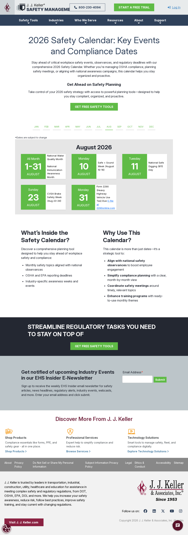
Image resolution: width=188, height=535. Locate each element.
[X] (163, 511)
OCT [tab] (130, 126)
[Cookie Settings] (6, 528)
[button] (28, 20)
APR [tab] (67, 126)
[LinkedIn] (154, 511)
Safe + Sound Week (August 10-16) (106, 166)
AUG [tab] (109, 126)
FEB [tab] (46, 126)
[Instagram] (181, 511)
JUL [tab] (99, 126)
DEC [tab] (151, 126)
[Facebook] (145, 511)
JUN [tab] (88, 126)
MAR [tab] (56, 126)
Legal (128, 462)
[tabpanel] (94, 175)
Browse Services (77, 451)
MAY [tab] (77, 126)
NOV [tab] (140, 126)
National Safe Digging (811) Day (156, 166)
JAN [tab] (36, 126)
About (8, 462)
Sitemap (179, 462)
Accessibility (163, 462)
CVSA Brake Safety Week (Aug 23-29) (54, 197)
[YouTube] (172, 511)
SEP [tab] (119, 126)
